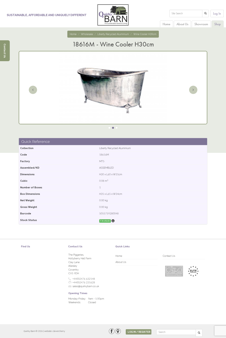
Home (166, 24)
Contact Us (169, 255)
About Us (182, 24)
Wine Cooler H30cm (144, 34)
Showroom (201, 24)
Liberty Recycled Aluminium (113, 34)
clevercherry (59, 331)
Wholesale (87, 34)
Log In (217, 13)
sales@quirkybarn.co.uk (85, 286)
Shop (217, 24)
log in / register (139, 332)
